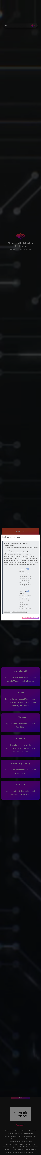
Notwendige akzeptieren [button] (30, 617)
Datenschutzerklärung (19, 612)
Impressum (7, 612)
